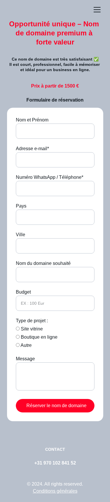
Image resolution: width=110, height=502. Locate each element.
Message (25, 358)
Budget (23, 291)
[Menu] (97, 9)
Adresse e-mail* (32, 148)
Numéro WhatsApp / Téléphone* (49, 177)
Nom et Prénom (32, 119)
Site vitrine (31, 328)
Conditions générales (55, 491)
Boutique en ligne (38, 337)
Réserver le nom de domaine (56, 405)
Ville (20, 234)
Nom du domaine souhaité (43, 263)
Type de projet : (32, 320)
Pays (21, 205)
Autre (26, 345)
